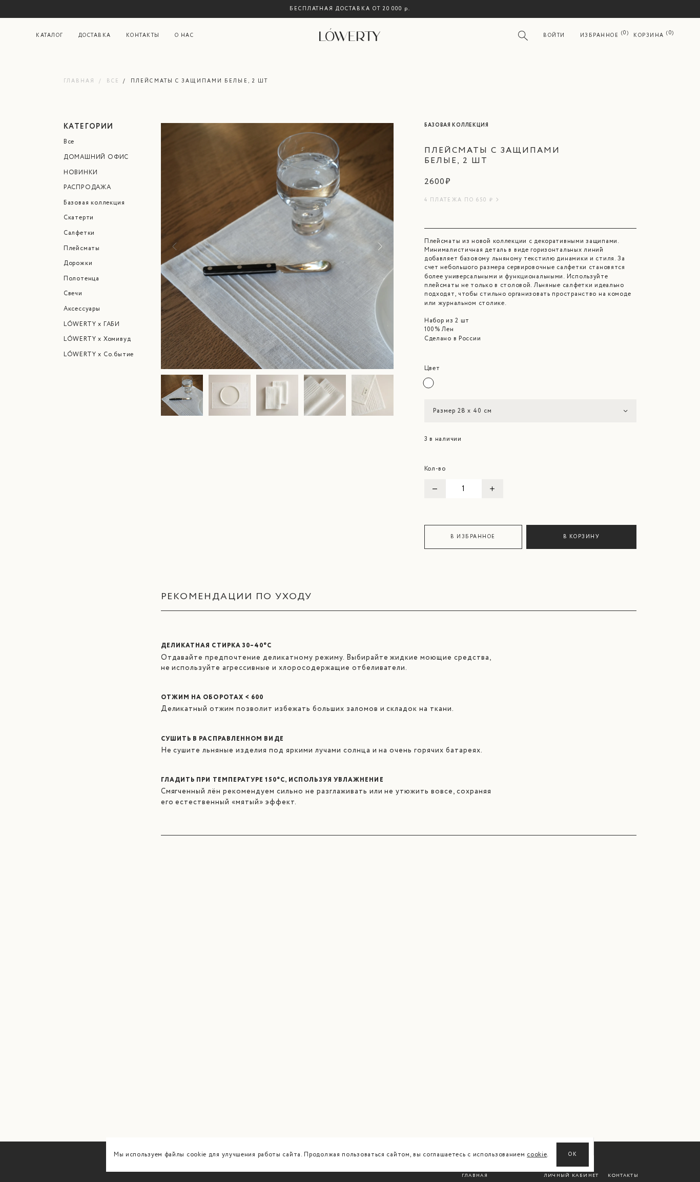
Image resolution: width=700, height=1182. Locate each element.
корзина (648, 35)
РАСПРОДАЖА (87, 187)
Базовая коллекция (94, 202)
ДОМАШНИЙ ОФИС (96, 157)
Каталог (50, 35)
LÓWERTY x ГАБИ (92, 324)
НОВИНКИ (81, 172)
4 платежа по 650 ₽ (458, 200)
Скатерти (79, 217)
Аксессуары (82, 308)
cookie (537, 1154)
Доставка (94, 35)
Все (113, 81)
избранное (599, 35)
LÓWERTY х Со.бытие (99, 354)
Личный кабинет (571, 1175)
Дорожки (78, 263)
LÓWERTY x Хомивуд (97, 339)
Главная (79, 81)
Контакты (143, 35)
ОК (572, 1154)
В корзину (581, 537)
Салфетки (79, 233)
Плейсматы (82, 248)
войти (554, 35)
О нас (184, 35)
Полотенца (81, 278)
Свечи (73, 293)
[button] (378, 246)
